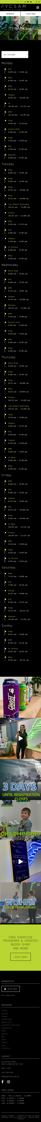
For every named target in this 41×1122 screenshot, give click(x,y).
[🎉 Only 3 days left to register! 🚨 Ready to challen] (20, 779)
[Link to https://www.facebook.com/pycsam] (2, 1081)
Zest (24, 1117)
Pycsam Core (14, 322)
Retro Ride (13, 270)
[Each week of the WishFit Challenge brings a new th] (20, 902)
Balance (11, 154)
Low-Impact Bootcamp (18, 204)
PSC (10, 69)
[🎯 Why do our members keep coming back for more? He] (20, 861)
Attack (11, 590)
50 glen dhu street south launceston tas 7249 (12, 1063)
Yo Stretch (13, 247)
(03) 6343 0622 (7, 1072)
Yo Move (11, 457)
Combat (11, 440)
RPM (10, 86)
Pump (10, 137)
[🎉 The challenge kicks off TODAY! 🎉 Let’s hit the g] (20, 738)
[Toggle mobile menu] (38, 7)
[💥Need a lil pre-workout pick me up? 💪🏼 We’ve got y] (20, 697)
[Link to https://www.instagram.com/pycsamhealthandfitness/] (8, 1081)
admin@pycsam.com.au (10, 1076)
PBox (10, 77)
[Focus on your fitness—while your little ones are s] (20, 820)
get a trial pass (7, 995)
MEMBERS (10, 13)
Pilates (11, 212)
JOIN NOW (30, 13)
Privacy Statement (8, 1116)
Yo (9, 103)
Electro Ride (13, 129)
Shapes (11, 94)
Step (10, 120)
